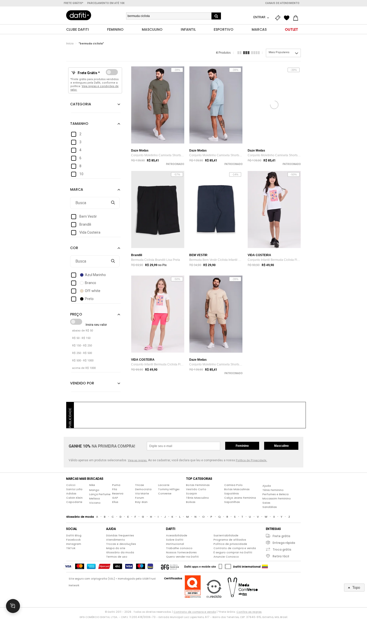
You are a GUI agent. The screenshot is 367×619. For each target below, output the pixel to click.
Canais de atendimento (282, 3)
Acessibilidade (176, 535)
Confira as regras (249, 612)
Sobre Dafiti (174, 539)
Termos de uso (116, 556)
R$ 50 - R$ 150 (81, 338)
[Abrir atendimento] (13, 606)
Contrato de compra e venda (234, 548)
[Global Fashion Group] (170, 567)
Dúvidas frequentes (120, 535)
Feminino (242, 446)
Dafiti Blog (73, 535)
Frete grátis (281, 536)
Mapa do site (115, 548)
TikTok (70, 548)
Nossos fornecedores (181, 552)
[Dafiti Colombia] (265, 567)
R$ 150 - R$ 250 (82, 345)
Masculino (281, 446)
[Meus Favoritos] (288, 18)
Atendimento (115, 539)
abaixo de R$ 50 (82, 330)
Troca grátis (282, 549)
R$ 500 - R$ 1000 (82, 360)
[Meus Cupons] (279, 18)
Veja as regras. (137, 460)
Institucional (175, 544)
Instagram (73, 544)
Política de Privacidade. (251, 460)
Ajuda (266, 485)
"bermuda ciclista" (91, 43)
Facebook (73, 539)
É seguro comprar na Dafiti (232, 552)
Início (70, 43)
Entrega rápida (284, 543)
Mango (94, 490)
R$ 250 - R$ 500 (82, 353)
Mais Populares (279, 52)
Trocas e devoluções (121, 544)
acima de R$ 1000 (84, 368)
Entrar (259, 17)
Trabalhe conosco (179, 548)
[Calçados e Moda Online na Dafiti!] (78, 15)
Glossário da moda (120, 552)
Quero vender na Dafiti (182, 556)
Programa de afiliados (229, 539)
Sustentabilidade (225, 535)
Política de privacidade (230, 544)
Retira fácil (281, 556)
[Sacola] (297, 18)
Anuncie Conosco (226, 556)
